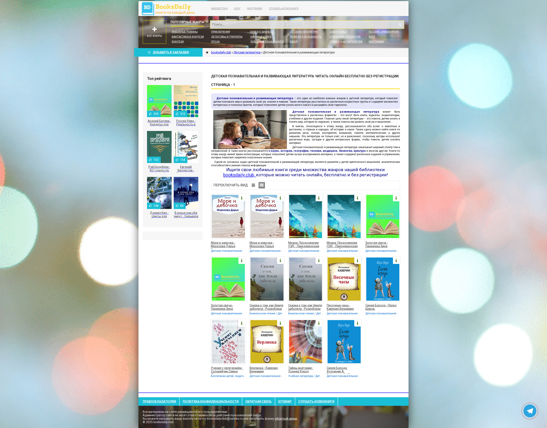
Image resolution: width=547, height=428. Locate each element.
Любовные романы (185, 31)
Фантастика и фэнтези (188, 36)
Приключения (220, 31)
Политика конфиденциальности (211, 401)
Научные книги (260, 36)
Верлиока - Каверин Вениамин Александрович (264, 370)
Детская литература (304, 31)
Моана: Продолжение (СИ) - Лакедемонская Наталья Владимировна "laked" (305, 245)
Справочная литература (345, 41)
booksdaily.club (170, 8)
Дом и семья (338, 31)
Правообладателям (159, 401)
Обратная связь (258, 401)
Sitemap (285, 401)
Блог (237, 8)
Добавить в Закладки (171, 52)
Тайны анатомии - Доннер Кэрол (300, 369)
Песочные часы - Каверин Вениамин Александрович (340, 307)
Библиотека (219, 8)
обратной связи (286, 418)
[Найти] (400, 24)
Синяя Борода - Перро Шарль (381, 307)
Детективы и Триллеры (227, 36)
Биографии (254, 8)
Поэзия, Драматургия (384, 31)
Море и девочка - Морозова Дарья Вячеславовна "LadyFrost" (223, 245)
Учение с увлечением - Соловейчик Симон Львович (227, 370)
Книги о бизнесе (261, 31)
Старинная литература (344, 36)
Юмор (294, 41)
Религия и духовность (305, 36)
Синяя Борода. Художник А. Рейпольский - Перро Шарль (341, 370)
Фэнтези (178, 41)
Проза (215, 41)
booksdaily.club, (239, 174)
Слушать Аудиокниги (283, 8)
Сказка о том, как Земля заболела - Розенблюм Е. (266, 307)
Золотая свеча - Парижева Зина (376, 244)
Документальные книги (267, 41)
